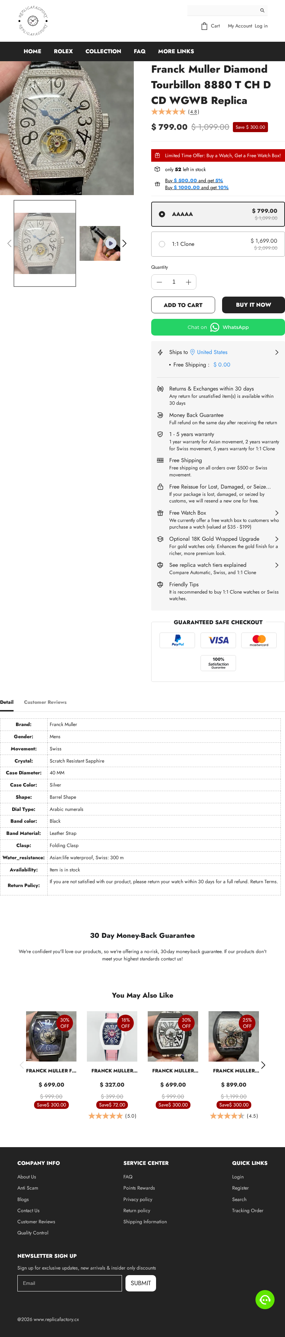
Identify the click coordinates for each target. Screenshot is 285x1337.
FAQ (140, 51)
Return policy (136, 1210)
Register (240, 1187)
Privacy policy (137, 1199)
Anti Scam (27, 1187)
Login (238, 1176)
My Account (240, 25)
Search (239, 1199)
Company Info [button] (38, 1163)
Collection (103, 51)
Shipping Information (145, 1221)
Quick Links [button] (250, 1163)
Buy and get (194, 180)
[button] (9, 243)
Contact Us (28, 1210)
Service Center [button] (146, 1163)
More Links (176, 51)
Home (32, 51)
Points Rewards (139, 1187)
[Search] (262, 10)
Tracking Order (247, 1210)
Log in (261, 25)
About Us (26, 1176)
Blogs (23, 1199)
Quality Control (32, 1232)
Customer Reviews (36, 1221)
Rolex (63, 51)
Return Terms (263, 881)
